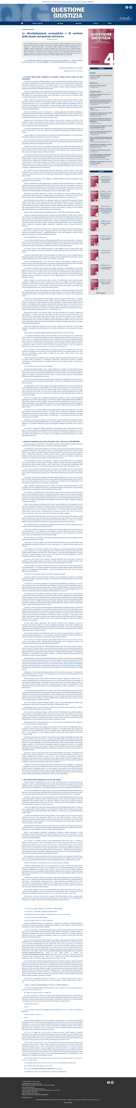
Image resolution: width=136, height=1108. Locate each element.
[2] (39, 323)
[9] (43, 421)
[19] (55, 534)
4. (24, 917)
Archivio (95, 23)
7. (24, 929)
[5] (34, 395)
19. (25, 1017)
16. (25, 1006)
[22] (80, 658)
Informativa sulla (27, 1097)
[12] (57, 482)
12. (25, 988)
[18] (65, 531)
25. (25, 1065)
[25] (29, 717)
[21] (50, 556)
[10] (75, 462)
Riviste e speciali (37, 23)
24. (25, 1062)
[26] (31, 734)
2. (24, 911)
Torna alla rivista (28, 29)
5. (24, 920)
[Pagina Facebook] (127, 7)
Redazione (79, 23)
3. (24, 914)
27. (25, 1071)
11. (24, 985)
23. (25, 1058)
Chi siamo (60, 23)
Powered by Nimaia (68, 1102)
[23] (76, 684)
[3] (25, 329)
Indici (109, 23)
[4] (29, 355)
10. (25, 978)
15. (25, 1004)
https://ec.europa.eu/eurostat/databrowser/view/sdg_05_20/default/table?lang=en (47, 985)
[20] (58, 544)
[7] (46, 401)
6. (24, 923)
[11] (40, 464)
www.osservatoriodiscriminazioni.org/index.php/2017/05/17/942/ (45, 1068)
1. (24, 908)
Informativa (90, 2)
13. (25, 992)
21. (25, 1032)
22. (25, 1042)
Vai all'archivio (102, 293)
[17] (50, 526)
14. (25, 995)
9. (24, 961)
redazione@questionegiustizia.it (41, 1094)
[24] (48, 699)
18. (25, 1014)
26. (25, 1068)
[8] (37, 417)
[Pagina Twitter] (130, 7)
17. (25, 1009)
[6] (79, 399)
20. (25, 1020)
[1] (63, 258)
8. (24, 940)
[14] (44, 499)
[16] (61, 513)
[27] (39, 840)
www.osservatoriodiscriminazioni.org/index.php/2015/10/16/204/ (39, 954)
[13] (57, 494)
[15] (52, 508)
